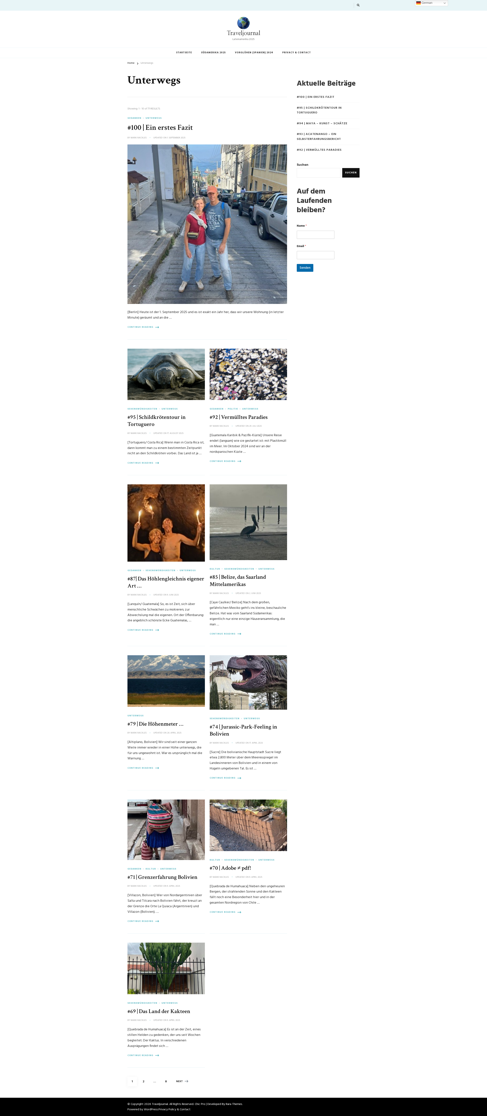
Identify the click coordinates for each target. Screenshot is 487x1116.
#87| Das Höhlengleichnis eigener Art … (165, 582)
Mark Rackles (139, 138)
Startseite (184, 53)
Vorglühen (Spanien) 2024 (254, 53)
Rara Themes (234, 1104)
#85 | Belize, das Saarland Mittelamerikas (238, 580)
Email (301, 246)
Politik (233, 409)
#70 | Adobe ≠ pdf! (230, 868)
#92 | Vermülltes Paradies (239, 417)
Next (179, 1081)
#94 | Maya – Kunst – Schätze (322, 123)
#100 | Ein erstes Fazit (160, 127)
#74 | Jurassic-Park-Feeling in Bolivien (243, 730)
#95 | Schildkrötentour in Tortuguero (156, 420)
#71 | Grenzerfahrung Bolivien (162, 877)
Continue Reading (140, 327)
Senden (305, 267)
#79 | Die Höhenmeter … (155, 724)
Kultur (215, 569)
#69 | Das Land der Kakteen (158, 1011)
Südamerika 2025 (213, 53)
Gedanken (134, 118)
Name (302, 226)
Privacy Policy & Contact (174, 1109)
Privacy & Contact (296, 53)
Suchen (302, 165)
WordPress (151, 1109)
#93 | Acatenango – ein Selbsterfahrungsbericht (319, 137)
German (426, 2)
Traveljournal (243, 33)
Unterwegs (154, 118)
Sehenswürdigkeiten (142, 409)
